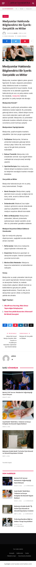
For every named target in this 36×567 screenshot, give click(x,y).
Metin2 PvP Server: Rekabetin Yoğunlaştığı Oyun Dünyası (22, 480)
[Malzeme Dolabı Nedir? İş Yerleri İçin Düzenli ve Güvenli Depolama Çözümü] (18, 439)
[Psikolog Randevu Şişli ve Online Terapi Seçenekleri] (7, 522)
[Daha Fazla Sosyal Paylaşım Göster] (32, 41)
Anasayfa (11, 553)
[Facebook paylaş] (6, 41)
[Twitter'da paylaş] (16, 41)
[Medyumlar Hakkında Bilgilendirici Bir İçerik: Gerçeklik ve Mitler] (18, 53)
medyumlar (16, 96)
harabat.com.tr (19, 564)
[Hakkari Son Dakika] (19, 3)
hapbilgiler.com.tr (9, 564)
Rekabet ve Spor (11, 556)
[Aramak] (33, 3)
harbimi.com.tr (27, 564)
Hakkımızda (19, 553)
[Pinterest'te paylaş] (25, 41)
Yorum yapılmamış (9, 36)
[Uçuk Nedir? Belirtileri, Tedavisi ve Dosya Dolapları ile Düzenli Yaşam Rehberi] (18, 410)
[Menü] (3, 3)
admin (15, 33)
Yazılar (5, 16)
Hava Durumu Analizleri (24, 556)
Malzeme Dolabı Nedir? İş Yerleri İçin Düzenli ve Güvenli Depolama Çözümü (17, 452)
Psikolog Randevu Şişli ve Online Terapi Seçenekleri (23, 520)
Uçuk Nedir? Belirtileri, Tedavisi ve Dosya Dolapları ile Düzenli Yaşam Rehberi (16, 423)
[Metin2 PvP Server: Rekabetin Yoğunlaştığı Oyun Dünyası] (18, 380)
